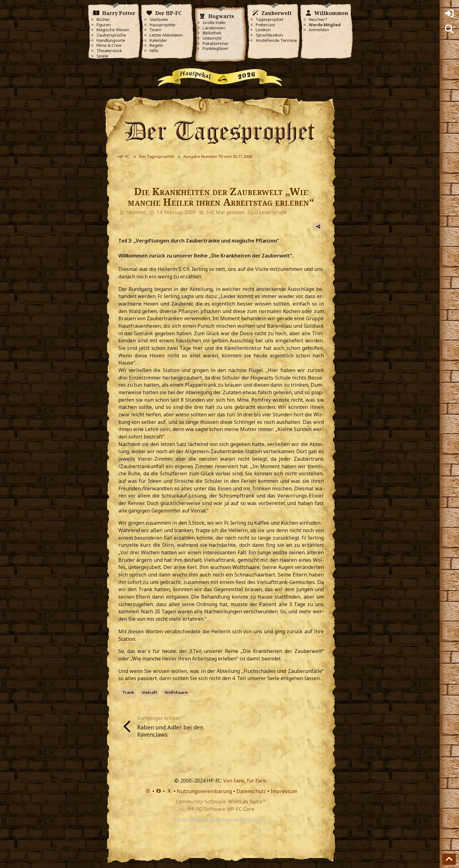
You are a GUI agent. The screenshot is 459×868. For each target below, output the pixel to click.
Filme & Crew (108, 45)
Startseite (159, 19)
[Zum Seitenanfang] (449, 859)
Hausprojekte (162, 24)
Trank (128, 692)
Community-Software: (221, 801)
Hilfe (154, 50)
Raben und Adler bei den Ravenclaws (170, 730)
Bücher (103, 19)
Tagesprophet (269, 19)
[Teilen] (318, 226)
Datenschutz (251, 791)
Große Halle (214, 22)
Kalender (158, 40)
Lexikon (263, 29)
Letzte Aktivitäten (166, 35)
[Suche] (449, 29)
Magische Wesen (112, 29)
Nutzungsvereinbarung (204, 791)
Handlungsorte (110, 40)
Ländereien (214, 28)
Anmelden (319, 29)
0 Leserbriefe (271, 212)
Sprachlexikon (269, 35)
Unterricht (212, 38)
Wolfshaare (176, 692)
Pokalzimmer (216, 43)
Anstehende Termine (276, 40)
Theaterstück (109, 50)
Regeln (156, 45)
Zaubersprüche (111, 35)
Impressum (283, 791)
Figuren (103, 24)
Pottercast (265, 24)
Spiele (102, 56)
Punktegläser (215, 48)
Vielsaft (149, 692)
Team (155, 29)
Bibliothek (212, 33)
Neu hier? (318, 19)
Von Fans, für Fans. (245, 780)
